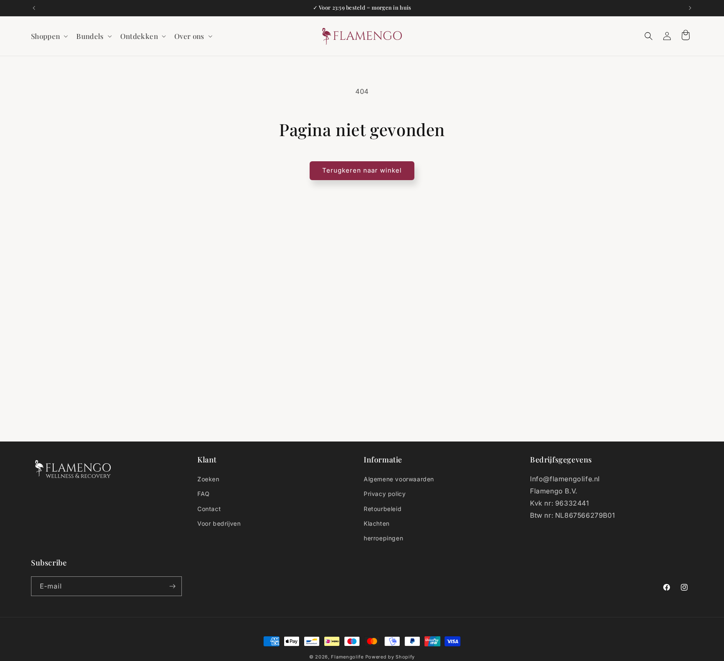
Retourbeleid (382, 508)
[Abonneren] (172, 586)
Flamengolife (347, 657)
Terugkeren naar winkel (362, 170)
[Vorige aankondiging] (34, 8)
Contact (209, 508)
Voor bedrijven (218, 523)
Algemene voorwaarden (399, 479)
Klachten (377, 523)
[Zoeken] (648, 36)
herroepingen (383, 538)
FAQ (203, 493)
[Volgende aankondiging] (690, 8)
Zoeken (208, 479)
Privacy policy (385, 493)
